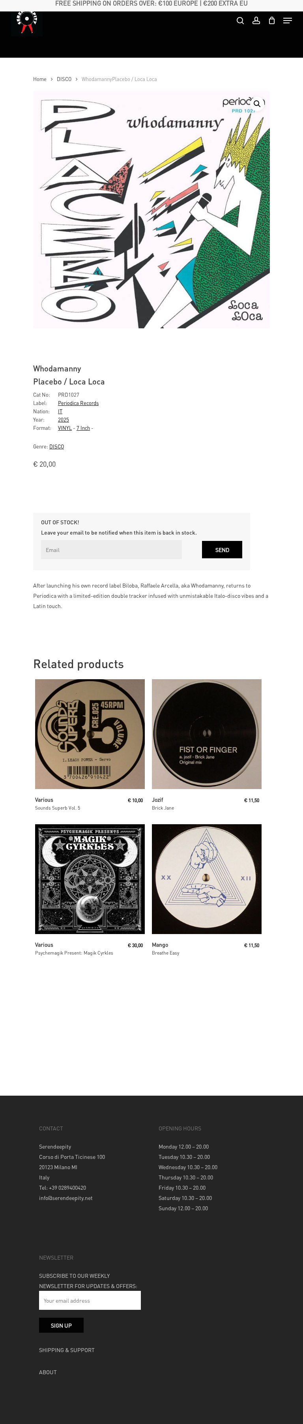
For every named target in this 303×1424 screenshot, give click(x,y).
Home (40, 79)
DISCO (64, 79)
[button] (257, 104)
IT (60, 411)
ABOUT (48, 1371)
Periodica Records (78, 402)
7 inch (83, 427)
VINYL (65, 427)
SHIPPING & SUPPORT (67, 1349)
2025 (63, 419)
